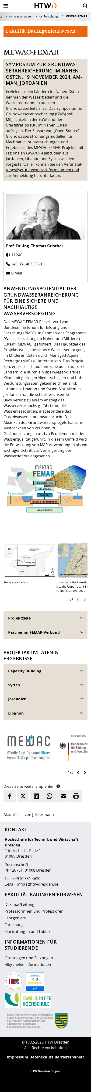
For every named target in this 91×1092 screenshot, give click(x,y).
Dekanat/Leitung (19, 904)
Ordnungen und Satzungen (29, 957)
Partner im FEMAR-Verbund (34, 632)
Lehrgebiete (15, 918)
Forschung (51, 16)
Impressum (17, 1057)
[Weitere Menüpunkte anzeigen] (10, 16)
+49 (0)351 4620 (26, 878)
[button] (58, 786)
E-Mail (16, 273)
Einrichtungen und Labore (28, 931)
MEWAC (24, 344)
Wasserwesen (23, 16)
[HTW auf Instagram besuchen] (36, 1080)
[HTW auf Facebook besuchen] (55, 1080)
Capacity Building (24, 671)
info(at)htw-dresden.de (37, 884)
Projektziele (19, 618)
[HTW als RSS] (27, 1080)
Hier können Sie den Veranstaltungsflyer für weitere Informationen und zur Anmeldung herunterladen (44, 170)
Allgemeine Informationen (28, 964)
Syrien (14, 685)
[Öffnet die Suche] (85, 6)
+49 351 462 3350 (26, 264)
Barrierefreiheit (69, 1057)
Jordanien (17, 699)
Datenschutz (41, 1057)
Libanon (16, 713)
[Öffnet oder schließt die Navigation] (6, 6)
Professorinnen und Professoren (34, 911)
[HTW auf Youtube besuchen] (64, 1080)
